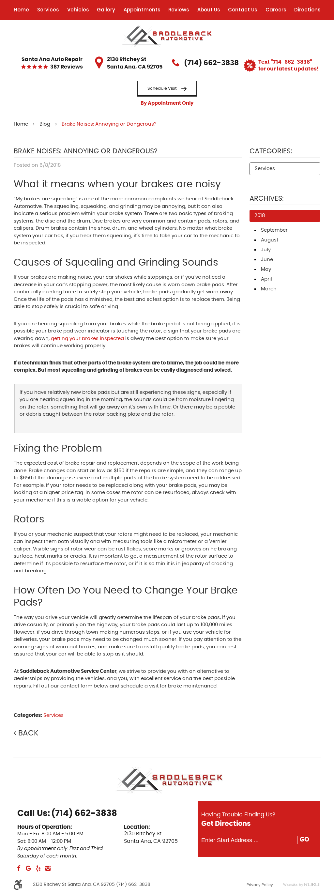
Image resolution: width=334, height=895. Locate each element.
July (266, 249)
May (266, 269)
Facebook (18, 868)
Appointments (142, 9)
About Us (208, 9)
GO (304, 840)
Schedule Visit (162, 88)
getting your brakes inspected (87, 338)
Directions (307, 9)
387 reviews (66, 67)
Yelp (38, 868)
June (267, 259)
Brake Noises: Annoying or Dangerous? (109, 124)
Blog (44, 124)
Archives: (266, 198)
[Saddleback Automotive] (167, 35)
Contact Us (242, 9)
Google (28, 868)
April (266, 279)
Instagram (48, 868)
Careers (276, 9)
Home (21, 9)
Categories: (271, 151)
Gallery (106, 9)
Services (48, 9)
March (269, 288)
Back (28, 733)
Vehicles (78, 9)
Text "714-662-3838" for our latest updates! (288, 65)
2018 (259, 215)
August (269, 240)
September (274, 230)
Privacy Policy (260, 885)
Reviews (178, 9)
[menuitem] (21, 10)
